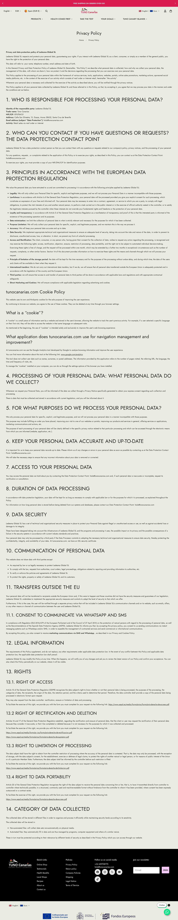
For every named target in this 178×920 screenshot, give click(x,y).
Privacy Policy (71, 864)
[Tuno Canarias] (89, 11)
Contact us (41, 889)
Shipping (69, 877)
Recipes (40, 881)
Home (81, 40)
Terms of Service (72, 885)
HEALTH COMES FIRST (60, 19)
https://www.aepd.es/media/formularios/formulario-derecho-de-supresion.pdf (37, 737)
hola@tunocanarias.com (104, 867)
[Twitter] (112, 872)
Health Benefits (43, 872)
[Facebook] (98, 872)
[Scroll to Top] (173, 907)
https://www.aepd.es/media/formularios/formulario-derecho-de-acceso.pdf (138, 704)
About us (40, 885)
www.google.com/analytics (72, 354)
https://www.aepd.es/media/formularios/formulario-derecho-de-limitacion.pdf (37, 768)
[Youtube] (119, 872)
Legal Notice (71, 881)
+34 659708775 (101, 864)
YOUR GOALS (107, 19)
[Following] (175, 3)
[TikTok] (98, 879)
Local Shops (42, 877)
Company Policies (73, 872)
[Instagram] (105, 872)
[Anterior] (2, 3)
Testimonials (41, 868)
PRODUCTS (36, 19)
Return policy (71, 868)
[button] (149, 11)
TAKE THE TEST (86, 19)
